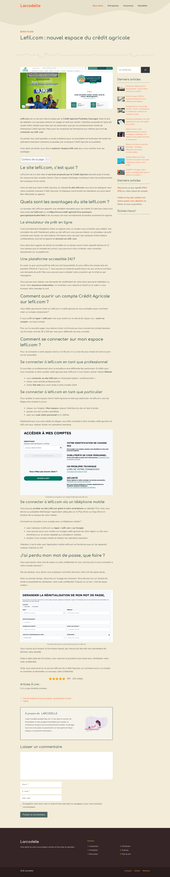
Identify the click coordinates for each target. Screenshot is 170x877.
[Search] (145, 70)
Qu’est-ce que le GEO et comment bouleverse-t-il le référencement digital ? (136, 99)
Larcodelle (30, 6)
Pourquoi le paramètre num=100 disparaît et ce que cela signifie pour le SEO (138, 121)
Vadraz (25, 701)
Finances (125, 850)
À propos (128, 871)
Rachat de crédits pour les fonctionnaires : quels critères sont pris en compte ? (137, 88)
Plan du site (126, 854)
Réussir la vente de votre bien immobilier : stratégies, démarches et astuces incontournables (137, 148)
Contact (137, 871)
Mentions (146, 871)
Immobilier (142, 5)
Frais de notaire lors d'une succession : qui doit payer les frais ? (47, 698)
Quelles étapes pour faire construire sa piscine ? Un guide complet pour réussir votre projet (137, 161)
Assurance (128, 5)
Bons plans (98, 5)
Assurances (93, 846)
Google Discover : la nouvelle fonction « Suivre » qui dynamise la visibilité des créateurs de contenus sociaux (137, 110)
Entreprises (113, 5)
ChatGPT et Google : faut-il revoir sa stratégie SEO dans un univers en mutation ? (137, 172)
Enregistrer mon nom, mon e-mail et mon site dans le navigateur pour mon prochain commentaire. (62, 805)
